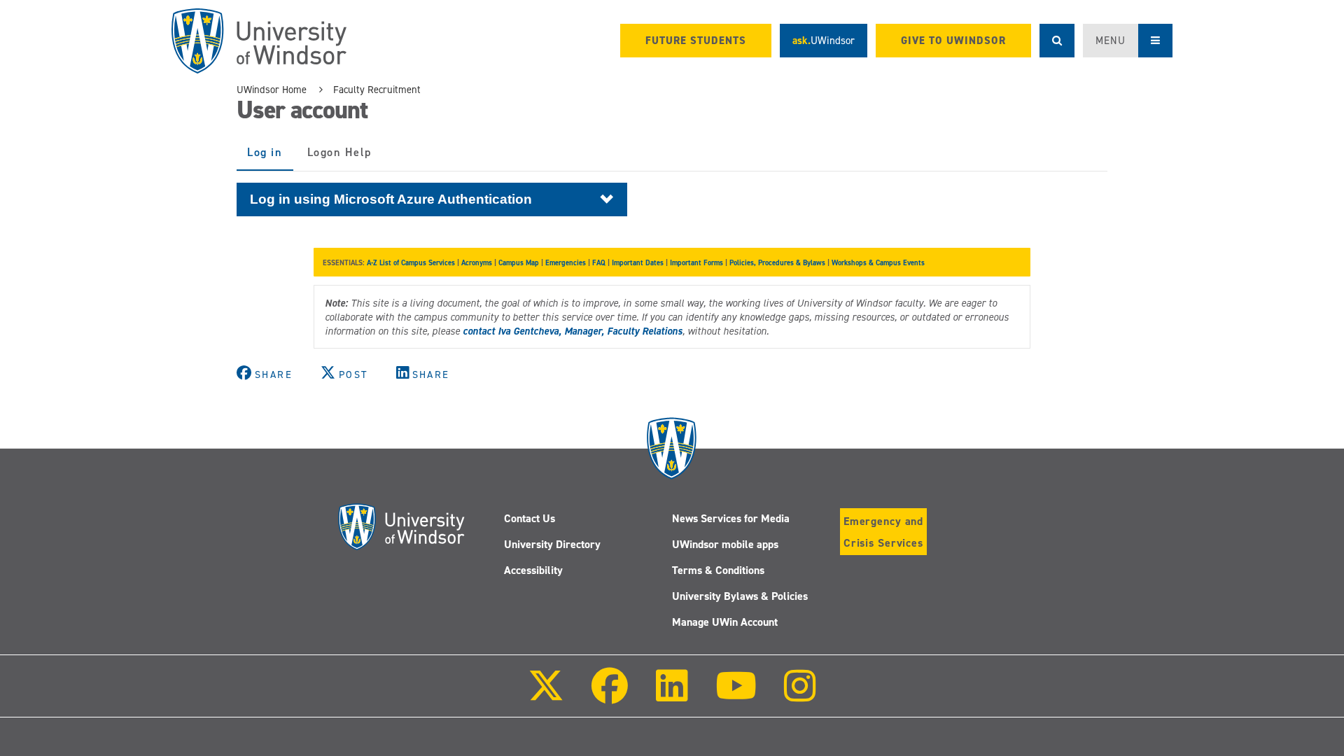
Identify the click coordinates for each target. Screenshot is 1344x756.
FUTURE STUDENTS (695, 41)
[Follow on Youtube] (736, 695)
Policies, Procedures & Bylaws (777, 262)
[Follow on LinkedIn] (671, 695)
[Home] (259, 41)
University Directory (552, 544)
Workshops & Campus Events (878, 262)
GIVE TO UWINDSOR (953, 41)
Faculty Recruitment (377, 90)
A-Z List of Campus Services (411, 262)
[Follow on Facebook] (609, 695)
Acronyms (476, 262)
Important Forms (696, 262)
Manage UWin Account (725, 622)
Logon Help (339, 152)
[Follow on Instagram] (800, 695)
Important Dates (638, 262)
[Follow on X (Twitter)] (546, 695)
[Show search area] (1057, 40)
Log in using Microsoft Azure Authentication (391, 198)
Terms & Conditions (718, 570)
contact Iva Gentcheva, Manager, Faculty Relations (572, 331)
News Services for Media (731, 518)
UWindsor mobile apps (725, 544)
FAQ (599, 262)
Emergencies (565, 262)
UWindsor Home (272, 90)
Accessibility (533, 570)
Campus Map (518, 262)
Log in (270, 158)
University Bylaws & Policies (740, 596)
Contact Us (529, 518)
